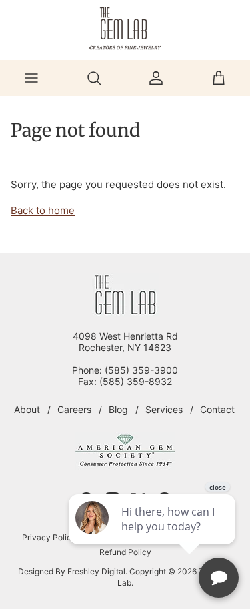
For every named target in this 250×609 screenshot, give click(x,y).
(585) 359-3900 (141, 370)
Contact (217, 409)
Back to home (43, 210)
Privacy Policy (49, 537)
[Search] (94, 78)
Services (164, 409)
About (27, 409)
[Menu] (31, 78)
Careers (74, 409)
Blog (118, 409)
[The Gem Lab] (125, 28)
